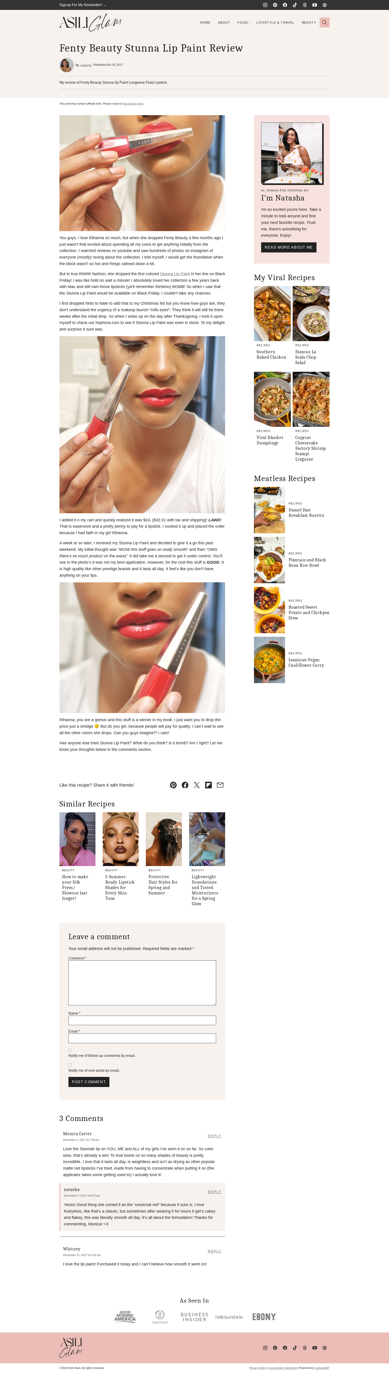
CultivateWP (321, 1368)
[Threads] (305, 5)
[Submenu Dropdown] (250, 22)
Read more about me (289, 247)
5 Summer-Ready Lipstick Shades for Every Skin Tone (120, 887)
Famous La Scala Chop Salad (305, 357)
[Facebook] (285, 5)
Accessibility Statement (283, 1368)
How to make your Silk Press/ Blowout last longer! (75, 887)
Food (242, 22)
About (224, 22)
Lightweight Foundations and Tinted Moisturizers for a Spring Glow (205, 890)
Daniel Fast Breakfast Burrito (306, 512)
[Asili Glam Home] (90, 23)
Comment (77, 958)
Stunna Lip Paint (175, 274)
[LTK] (325, 5)
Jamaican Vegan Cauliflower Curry (306, 662)
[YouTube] (315, 5)
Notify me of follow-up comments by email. (102, 1056)
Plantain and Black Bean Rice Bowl (307, 562)
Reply (215, 1136)
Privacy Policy (258, 1368)
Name (74, 1013)
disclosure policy (133, 103)
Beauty (309, 22)
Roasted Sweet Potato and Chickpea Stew (309, 613)
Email (74, 1031)
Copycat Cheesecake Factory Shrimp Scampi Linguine (310, 448)
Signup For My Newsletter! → (82, 5)
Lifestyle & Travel (275, 22)
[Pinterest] (275, 5)
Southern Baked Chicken (271, 354)
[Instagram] (265, 5)
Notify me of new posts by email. (94, 1070)
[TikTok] (295, 5)
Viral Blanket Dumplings (270, 440)
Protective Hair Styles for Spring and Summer (163, 885)
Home (205, 22)
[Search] (325, 22)
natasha (86, 65)
